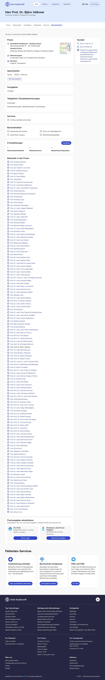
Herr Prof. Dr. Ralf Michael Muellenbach (24, 364)
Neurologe (73, 614)
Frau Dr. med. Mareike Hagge (21, 442)
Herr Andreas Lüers (17, 200)
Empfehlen (66, 143)
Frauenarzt (73, 622)
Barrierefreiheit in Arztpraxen (14, 644)
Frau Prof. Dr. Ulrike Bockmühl (21, 338)
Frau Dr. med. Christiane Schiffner (22, 393)
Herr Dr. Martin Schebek (19, 367)
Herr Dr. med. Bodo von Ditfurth (21, 286)
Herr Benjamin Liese (17, 474)
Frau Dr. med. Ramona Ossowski (21, 466)
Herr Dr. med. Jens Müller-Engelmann (24, 188)
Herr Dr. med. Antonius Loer (20, 289)
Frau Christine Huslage (18, 411)
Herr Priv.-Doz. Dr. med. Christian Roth (24, 362)
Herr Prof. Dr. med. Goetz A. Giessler (23, 370)
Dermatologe (74, 627)
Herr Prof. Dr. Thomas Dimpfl (20, 422)
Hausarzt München (11, 611)
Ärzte (36, 4)
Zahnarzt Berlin (10, 614)
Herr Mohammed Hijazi (18, 480)
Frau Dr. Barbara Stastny (19, 171)
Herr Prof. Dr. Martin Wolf (19, 425)
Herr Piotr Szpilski (16, 202)
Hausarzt (72, 619)
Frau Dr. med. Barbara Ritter (20, 307)
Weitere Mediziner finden (13, 630)
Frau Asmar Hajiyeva (17, 211)
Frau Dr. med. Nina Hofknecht (21, 185)
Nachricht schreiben (58, 538)
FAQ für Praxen (42, 644)
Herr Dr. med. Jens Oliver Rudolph (22, 315)
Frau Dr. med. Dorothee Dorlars (21, 341)
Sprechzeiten (17, 25)
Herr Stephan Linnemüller (19, 451)
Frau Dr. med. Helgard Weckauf (21, 208)
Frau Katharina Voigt (17, 231)
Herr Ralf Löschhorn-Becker (20, 324)
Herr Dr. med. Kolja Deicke (19, 506)
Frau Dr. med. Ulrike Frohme (20, 304)
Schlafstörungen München (46, 616)
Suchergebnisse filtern (48, 583)
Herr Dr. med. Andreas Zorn (20, 257)
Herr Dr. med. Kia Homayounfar (21, 182)
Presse (7, 666)
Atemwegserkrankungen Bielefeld (48, 624)
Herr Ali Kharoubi (16, 197)
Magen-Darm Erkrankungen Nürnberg (49, 611)
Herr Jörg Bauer (16, 179)
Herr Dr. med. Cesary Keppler (21, 266)
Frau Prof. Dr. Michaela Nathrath (21, 344)
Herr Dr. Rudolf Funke (18, 379)
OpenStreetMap (63, 53)
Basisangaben (41, 646)
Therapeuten (55, 4)
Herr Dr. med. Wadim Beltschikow (22, 497)
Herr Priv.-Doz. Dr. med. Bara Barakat (23, 396)
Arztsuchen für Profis (76, 648)
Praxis (8, 25)
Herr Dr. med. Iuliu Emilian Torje (21, 489)
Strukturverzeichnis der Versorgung (81, 641)
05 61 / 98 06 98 (86, 47)
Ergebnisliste (17, 34)
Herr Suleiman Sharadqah (19, 205)
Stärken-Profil (41, 652)
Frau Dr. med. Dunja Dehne (20, 246)
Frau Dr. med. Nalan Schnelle (20, 495)
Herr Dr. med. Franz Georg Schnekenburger (26, 312)
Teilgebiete (37, 25)
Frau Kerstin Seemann (18, 454)
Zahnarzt (72, 616)
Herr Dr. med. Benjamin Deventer (22, 503)
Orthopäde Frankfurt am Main (14, 627)
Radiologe (73, 611)
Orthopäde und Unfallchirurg (79, 624)
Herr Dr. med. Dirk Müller (19, 382)
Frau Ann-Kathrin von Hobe (20, 168)
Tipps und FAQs (10, 641)
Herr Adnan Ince (16, 512)
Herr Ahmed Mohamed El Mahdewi (23, 194)
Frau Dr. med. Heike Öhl (18, 217)
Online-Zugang (42, 649)
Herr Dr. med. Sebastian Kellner (21, 292)
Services (46, 25)
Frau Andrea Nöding (17, 327)
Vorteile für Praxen (43, 641)
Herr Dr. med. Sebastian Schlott (21, 237)
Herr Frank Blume (16, 309)
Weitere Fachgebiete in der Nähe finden (82, 630)
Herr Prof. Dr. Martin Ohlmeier (21, 356)
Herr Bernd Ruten (16, 254)
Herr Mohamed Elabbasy (19, 243)
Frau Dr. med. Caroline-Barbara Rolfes (24, 486)
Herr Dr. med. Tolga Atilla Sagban (22, 408)
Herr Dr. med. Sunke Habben (20, 298)
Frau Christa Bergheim (18, 220)
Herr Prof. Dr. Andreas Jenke (20, 402)
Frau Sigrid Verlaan (17, 173)
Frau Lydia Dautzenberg (18, 399)
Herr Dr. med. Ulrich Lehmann (21, 385)
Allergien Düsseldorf (44, 622)
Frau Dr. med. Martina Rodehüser (22, 437)
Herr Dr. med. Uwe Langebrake (21, 269)
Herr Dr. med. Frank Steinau (20, 275)
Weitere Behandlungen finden (47, 630)
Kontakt (7, 668)
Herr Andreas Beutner (18, 162)
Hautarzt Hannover (11, 622)
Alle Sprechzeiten (15, 79)
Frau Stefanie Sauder (17, 321)
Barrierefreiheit (56, 25)
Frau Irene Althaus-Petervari (20, 353)
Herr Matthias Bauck (17, 249)
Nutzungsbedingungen (77, 666)
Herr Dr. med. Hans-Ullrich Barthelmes (24, 330)
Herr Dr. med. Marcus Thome (20, 333)
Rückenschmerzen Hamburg (46, 627)
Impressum (73, 660)
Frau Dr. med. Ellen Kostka (19, 283)
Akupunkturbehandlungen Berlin (47, 614)
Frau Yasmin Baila (16, 165)
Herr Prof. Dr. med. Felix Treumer (22, 405)
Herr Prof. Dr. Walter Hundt (20, 359)
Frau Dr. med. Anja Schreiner (20, 492)
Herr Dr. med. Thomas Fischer (21, 434)
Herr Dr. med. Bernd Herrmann (21, 440)
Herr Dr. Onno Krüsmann (19, 252)
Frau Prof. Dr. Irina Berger (19, 335)
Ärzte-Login (25, 538)
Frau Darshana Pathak (18, 214)
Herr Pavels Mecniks (17, 191)
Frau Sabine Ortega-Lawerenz (21, 226)
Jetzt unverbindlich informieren (20, 583)
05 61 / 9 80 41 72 (86, 44)
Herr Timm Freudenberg (19, 509)
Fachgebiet (27, 25)
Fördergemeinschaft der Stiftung (15, 663)
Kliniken (44, 4)
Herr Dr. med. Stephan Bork (20, 260)
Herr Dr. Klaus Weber (17, 176)
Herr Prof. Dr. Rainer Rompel (20, 416)
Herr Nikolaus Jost (16, 295)
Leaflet (62, 52)
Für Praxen (94, 4)
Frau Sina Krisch (16, 448)
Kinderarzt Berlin (10, 616)
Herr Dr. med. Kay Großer (19, 240)
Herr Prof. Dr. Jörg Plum (18, 428)
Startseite (8, 34)
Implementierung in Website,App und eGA (79, 645)
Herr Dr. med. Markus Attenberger (22, 234)
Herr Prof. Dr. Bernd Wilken (20, 431)
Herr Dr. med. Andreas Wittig (20, 388)
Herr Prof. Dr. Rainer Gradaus (20, 301)
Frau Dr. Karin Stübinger (19, 445)
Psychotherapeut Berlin (12, 619)
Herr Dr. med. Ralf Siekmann (20, 350)
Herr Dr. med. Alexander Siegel (21, 471)
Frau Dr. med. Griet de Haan (20, 500)
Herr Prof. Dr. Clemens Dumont (21, 390)
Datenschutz (74, 663)
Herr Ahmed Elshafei (17, 223)
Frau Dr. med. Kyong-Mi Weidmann (23, 373)
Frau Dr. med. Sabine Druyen (20, 468)
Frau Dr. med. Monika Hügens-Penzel (23, 376)
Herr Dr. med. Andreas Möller (20, 280)
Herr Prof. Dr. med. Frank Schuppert (23, 419)
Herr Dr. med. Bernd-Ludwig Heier (22, 263)
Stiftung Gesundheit (11, 660)
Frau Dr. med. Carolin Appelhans (22, 318)
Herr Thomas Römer (17, 483)
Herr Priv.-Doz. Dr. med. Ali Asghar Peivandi (26, 278)
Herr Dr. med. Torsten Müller (20, 272)
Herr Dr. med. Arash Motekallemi (22, 228)
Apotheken (66, 4)
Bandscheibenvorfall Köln (45, 619)
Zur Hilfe (75, 583)
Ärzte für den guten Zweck (46, 654)
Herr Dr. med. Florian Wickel (20, 477)
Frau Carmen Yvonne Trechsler (21, 457)
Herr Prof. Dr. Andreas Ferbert (21, 414)
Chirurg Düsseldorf (11, 624)
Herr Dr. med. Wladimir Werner (21, 460)
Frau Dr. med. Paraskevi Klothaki (21, 463)
